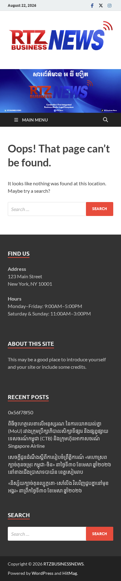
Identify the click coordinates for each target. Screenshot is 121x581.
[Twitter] (101, 5)
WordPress (42, 573)
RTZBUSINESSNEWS (63, 563)
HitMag (69, 573)
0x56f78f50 (20, 412)
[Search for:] (60, 209)
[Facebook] (92, 5)
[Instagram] (109, 5)
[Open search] (105, 120)
